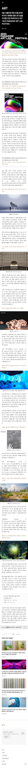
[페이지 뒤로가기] (3, 3)
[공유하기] (7, 634)
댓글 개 (3, 725)
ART (5, 8)
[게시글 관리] (8, 634)
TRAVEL (4, 756)
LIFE (3, 761)
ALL (3, 750)
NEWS (4, 764)
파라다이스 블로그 (8, 732)
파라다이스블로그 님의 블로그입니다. (11, 734)
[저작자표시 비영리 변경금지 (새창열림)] (18, 634)
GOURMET (5, 758)
